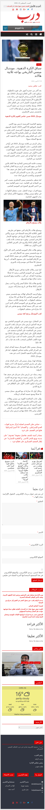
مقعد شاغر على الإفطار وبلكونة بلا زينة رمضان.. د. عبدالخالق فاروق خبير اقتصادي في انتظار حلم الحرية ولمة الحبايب (22, 668)
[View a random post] (27, 34)
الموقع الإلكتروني (36, 557)
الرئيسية (37, 663)
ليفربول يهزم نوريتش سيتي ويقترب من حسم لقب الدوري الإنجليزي (36, 467)
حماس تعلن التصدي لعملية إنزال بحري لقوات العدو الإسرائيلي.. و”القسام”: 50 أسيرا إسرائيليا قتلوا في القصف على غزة (23, 427)
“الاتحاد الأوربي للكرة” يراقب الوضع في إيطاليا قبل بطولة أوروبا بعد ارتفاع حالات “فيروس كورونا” (22, 470)
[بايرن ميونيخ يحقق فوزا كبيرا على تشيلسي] (8, 453)
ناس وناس (25, 663)
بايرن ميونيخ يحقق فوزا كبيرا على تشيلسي (9, 464)
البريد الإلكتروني (36, 545)
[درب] (40, 34)
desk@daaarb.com (37, 785)
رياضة (38, 64)
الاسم (40, 532)
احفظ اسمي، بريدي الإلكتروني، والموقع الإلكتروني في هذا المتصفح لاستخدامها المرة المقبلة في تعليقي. (22, 573)
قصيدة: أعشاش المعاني (36, 606)
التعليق (40, 501)
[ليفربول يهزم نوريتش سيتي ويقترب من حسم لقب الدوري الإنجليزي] (36, 453)
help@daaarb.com (37, 791)
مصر (31, 663)
